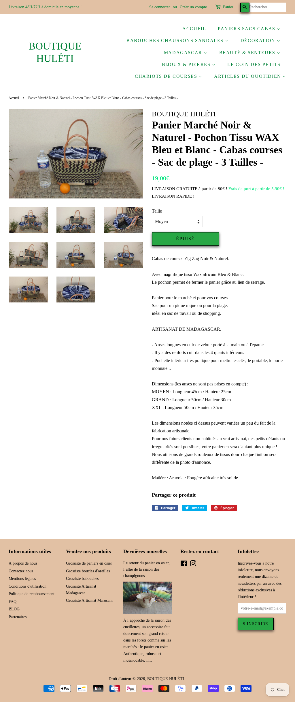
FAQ (12, 601)
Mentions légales (22, 578)
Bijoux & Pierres (187, 64)
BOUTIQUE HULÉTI (55, 52)
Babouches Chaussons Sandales (175, 40)
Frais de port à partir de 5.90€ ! (256, 188)
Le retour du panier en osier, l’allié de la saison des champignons (146, 569)
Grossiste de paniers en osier (89, 563)
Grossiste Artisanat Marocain (89, 600)
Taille (157, 211)
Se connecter (159, 7)
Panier (228, 7)
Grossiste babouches (82, 578)
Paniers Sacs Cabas (247, 28)
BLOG (14, 609)
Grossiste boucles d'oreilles (88, 571)
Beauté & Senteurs (248, 52)
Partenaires (18, 617)
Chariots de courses (167, 76)
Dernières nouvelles (145, 551)
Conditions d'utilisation (27, 586)
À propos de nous (23, 563)
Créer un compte (193, 7)
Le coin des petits (254, 64)
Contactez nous (21, 571)
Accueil (194, 28)
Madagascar (184, 52)
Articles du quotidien (248, 76)
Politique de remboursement (31, 594)
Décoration (259, 40)
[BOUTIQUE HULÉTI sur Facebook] (183, 565)
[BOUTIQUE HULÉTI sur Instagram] (193, 565)
